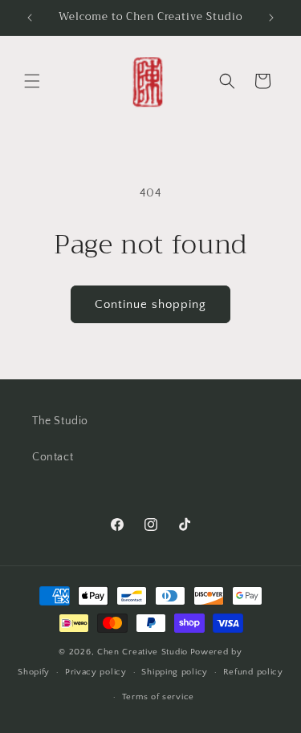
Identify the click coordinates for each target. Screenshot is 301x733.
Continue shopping (150, 304)
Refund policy (253, 672)
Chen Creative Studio (142, 652)
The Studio (60, 421)
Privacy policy (96, 672)
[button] (32, 81)
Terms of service (158, 697)
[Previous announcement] (29, 17)
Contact (52, 457)
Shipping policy (174, 672)
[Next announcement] (271, 17)
